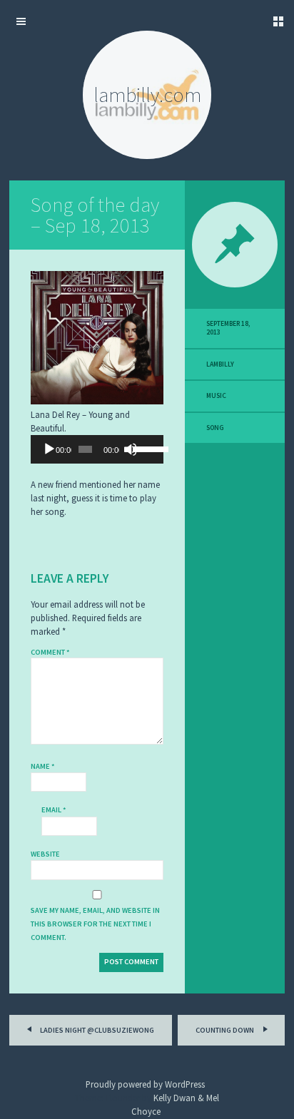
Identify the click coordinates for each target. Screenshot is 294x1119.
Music (216, 396)
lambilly (220, 364)
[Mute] (130, 449)
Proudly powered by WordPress (145, 1084)
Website (45, 854)
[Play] (49, 449)
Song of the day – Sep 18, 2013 (95, 215)
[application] (97, 449)
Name (43, 766)
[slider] (144, 448)
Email (53, 809)
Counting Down (225, 1030)
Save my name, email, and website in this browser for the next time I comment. (95, 924)
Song (215, 428)
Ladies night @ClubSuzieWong (96, 1030)
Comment (50, 652)
